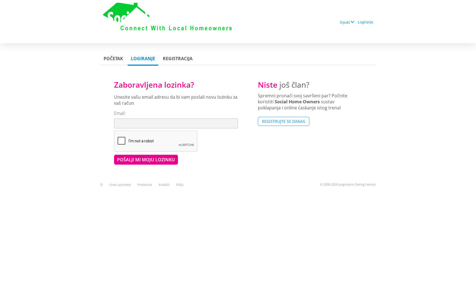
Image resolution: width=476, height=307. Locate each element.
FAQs (179, 184)
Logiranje (365, 22)
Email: (120, 113)
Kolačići (164, 184)
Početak (113, 59)
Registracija (178, 59)
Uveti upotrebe (120, 184)
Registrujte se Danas (283, 121)
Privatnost (144, 184)
